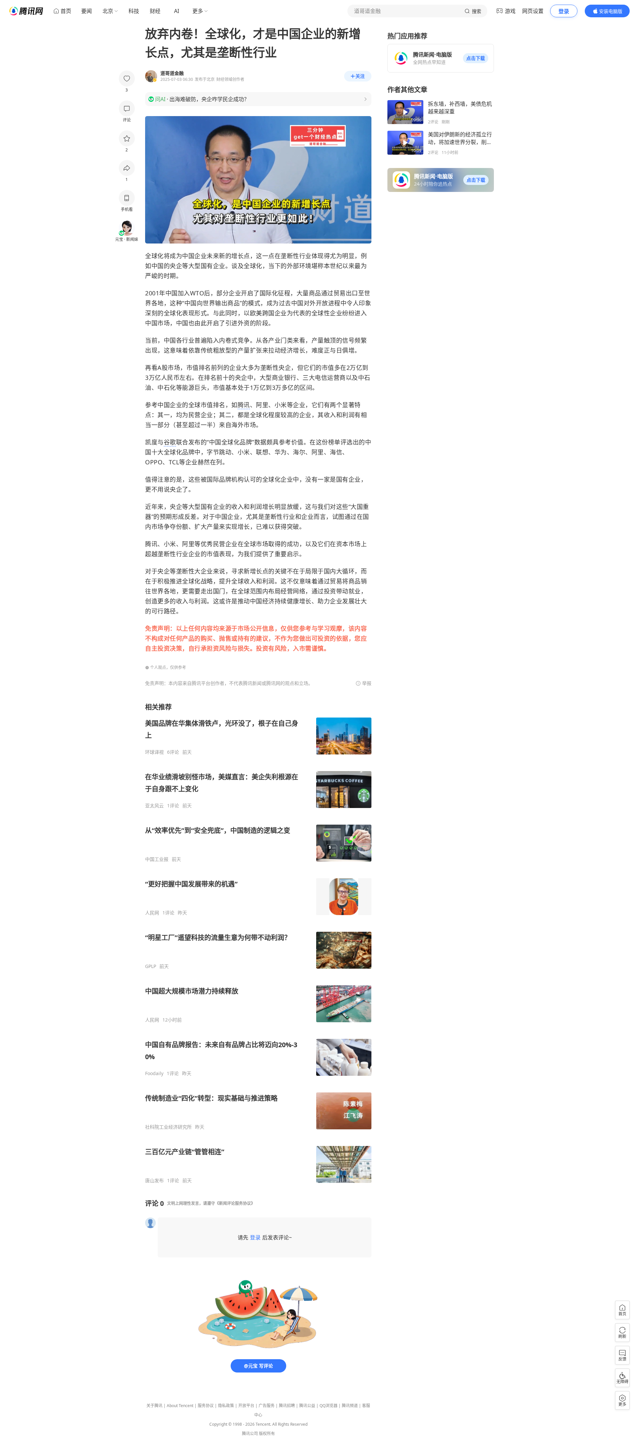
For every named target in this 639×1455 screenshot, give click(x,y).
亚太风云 (154, 805)
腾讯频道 (350, 1405)
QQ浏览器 (328, 1405)
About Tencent (180, 1405)
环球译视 (154, 752)
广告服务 (267, 1405)
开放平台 (246, 1405)
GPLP (150, 966)
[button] (475, 58)
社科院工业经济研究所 (168, 1127)
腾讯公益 (307, 1405)
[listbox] (258, 943)
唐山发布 (154, 1180)
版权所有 (267, 1433)
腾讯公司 (250, 1433)
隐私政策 (226, 1405)
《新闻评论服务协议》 (235, 1203)
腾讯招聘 (287, 1405)
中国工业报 (156, 859)
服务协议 (206, 1405)
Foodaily (154, 1073)
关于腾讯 (154, 1405)
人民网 (152, 912)
